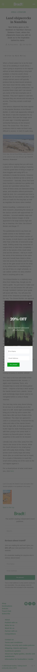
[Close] (30, 303)
